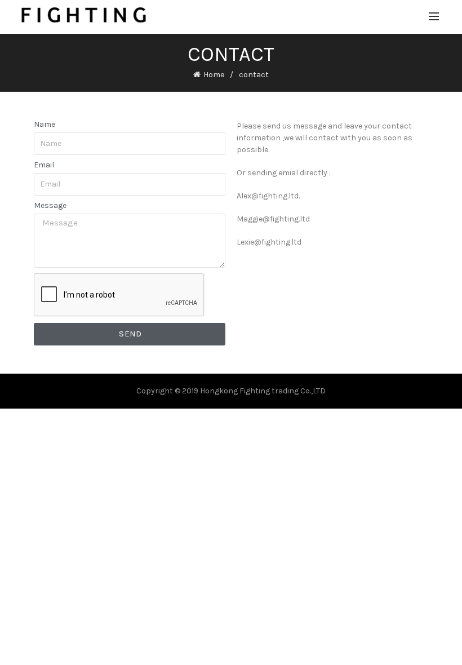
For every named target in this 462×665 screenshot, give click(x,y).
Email (44, 165)
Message (50, 205)
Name (44, 124)
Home (213, 74)
